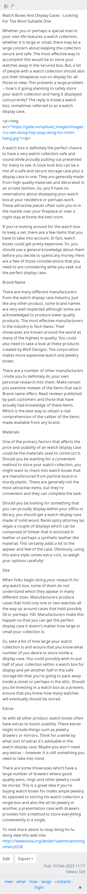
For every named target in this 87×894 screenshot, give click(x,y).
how (33, 881)
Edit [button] (6, 858)
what (21, 881)
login (39, 887)
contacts (63, 881)
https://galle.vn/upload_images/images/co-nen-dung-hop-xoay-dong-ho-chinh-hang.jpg (42, 132)
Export (24, 858)
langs (46, 881)
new (9, 881)
